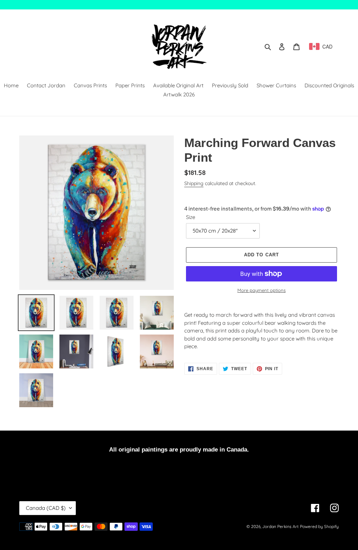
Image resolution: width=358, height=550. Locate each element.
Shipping (193, 183)
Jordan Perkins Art (280, 526)
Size (190, 217)
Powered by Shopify (319, 526)
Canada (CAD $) (46, 508)
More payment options (261, 290)
